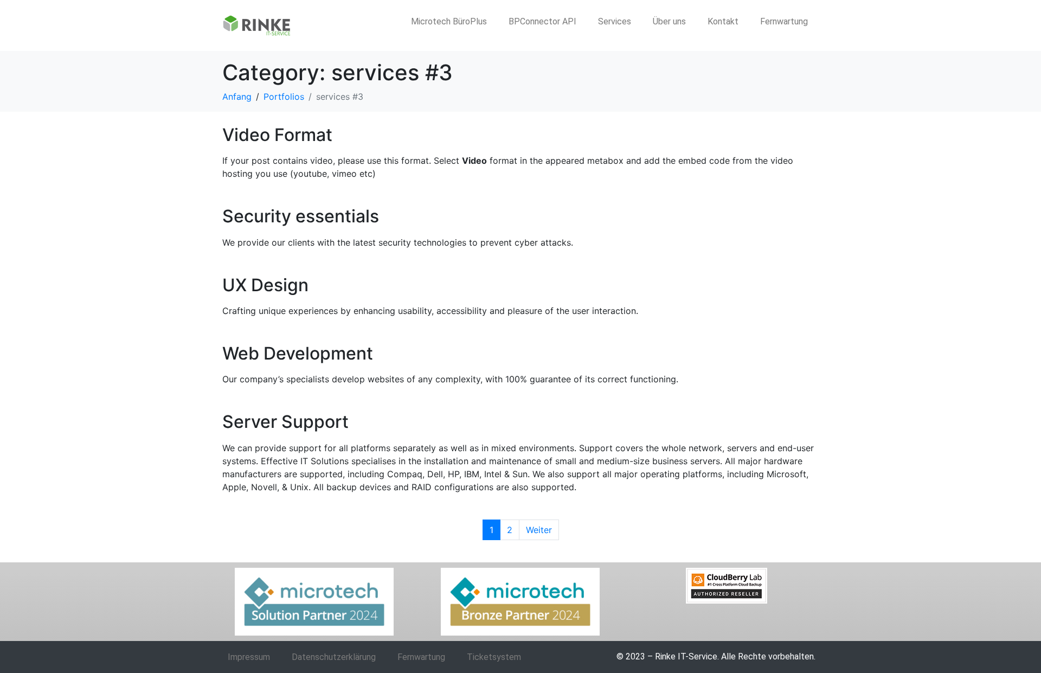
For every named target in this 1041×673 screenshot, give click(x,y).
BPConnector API (542, 21)
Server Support (285, 421)
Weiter (539, 529)
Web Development (297, 353)
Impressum (249, 657)
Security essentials (300, 216)
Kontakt (723, 21)
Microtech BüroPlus (449, 21)
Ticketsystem (494, 657)
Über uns (669, 21)
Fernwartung (784, 21)
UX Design (265, 285)
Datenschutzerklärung (334, 657)
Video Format (277, 134)
